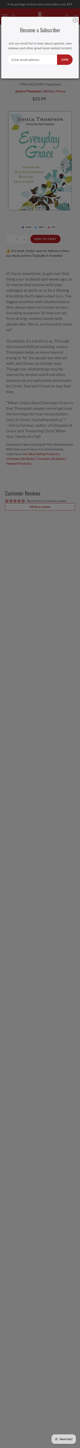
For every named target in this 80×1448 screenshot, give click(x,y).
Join (65, 59)
